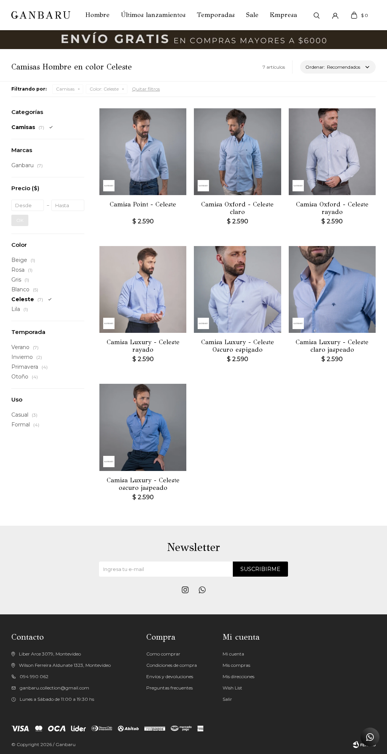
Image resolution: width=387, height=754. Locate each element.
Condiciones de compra (171, 665)
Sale (252, 15)
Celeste (104, 89)
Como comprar (163, 654)
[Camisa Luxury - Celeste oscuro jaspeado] (142, 427)
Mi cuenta (233, 654)
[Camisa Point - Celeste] (142, 151)
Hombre (97, 15)
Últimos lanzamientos (153, 15)
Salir (227, 699)
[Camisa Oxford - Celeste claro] (237, 151)
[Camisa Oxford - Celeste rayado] (332, 151)
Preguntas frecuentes (169, 688)
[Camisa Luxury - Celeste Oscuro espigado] (237, 289)
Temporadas (216, 15)
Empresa (283, 15)
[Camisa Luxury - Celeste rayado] (142, 289)
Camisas (65, 89)
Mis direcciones (238, 676)
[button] (316, 15)
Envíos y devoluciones (169, 676)
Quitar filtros (146, 89)
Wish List (232, 688)
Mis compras (236, 665)
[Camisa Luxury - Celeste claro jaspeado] (332, 289)
